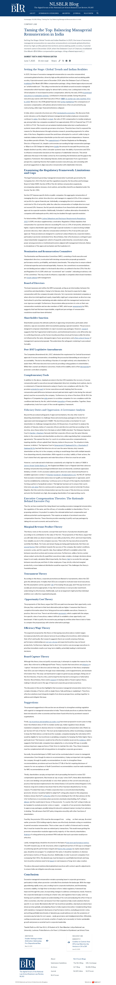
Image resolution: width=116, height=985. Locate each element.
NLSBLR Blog (36, 19)
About (32, 13)
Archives (66, 13)
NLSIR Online (78, 971)
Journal (77, 13)
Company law (30, 24)
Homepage (27, 19)
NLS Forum (88, 13)
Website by (88, 982)
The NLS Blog (78, 963)
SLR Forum (90, 971)
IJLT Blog (76, 967)
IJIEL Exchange (91, 963)
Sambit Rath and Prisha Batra (40, 56)
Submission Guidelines (49, 13)
